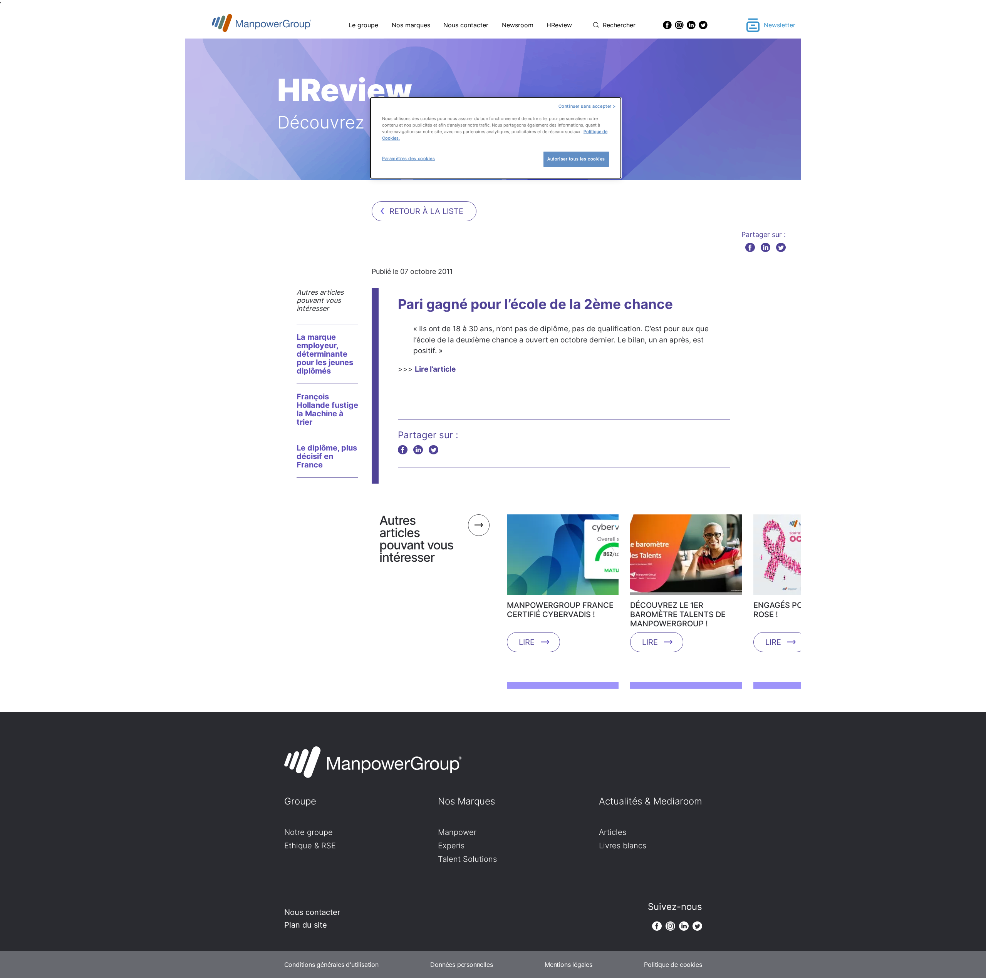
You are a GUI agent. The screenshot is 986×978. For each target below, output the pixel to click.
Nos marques (411, 25)
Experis (451, 845)
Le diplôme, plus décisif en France (327, 456)
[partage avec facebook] (750, 247)
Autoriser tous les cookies (576, 159)
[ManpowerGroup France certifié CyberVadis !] (563, 557)
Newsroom (517, 25)
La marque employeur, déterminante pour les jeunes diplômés (325, 354)
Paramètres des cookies (408, 158)
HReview (559, 25)
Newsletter (779, 25)
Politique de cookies (673, 964)
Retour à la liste (426, 211)
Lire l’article (435, 369)
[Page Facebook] (667, 25)
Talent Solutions (467, 859)
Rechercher (619, 25)
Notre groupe (308, 832)
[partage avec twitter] (781, 247)
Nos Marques (466, 801)
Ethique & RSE (310, 845)
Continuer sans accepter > (587, 106)
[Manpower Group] (279, 25)
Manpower (457, 832)
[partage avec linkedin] (765, 247)
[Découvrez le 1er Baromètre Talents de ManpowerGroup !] (686, 557)
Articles (612, 832)
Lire (527, 642)
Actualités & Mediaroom (650, 801)
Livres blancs (622, 845)
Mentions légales (568, 964)
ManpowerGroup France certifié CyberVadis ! (560, 610)
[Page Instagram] (679, 25)
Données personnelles (461, 964)
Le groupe (363, 25)
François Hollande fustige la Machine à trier (327, 409)
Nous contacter (465, 25)
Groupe (300, 801)
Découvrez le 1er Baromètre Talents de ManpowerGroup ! (678, 614)
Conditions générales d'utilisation (331, 964)
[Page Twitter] (703, 25)
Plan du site (305, 925)
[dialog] (496, 138)
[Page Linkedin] (691, 25)
